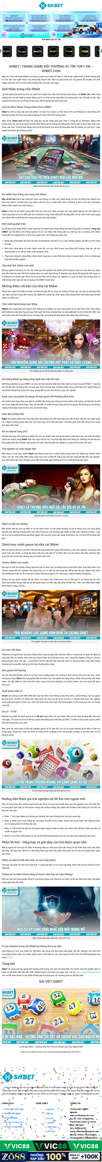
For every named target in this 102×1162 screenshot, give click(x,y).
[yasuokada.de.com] (51, 5)
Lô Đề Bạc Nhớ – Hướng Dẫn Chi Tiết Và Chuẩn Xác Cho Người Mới (51, 1047)
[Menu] (4, 6)
